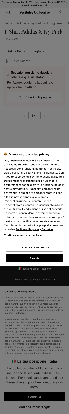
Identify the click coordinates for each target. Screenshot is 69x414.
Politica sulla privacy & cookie (34, 229)
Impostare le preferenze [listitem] (34, 247)
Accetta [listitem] (34, 257)
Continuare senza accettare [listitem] (23, 235)
